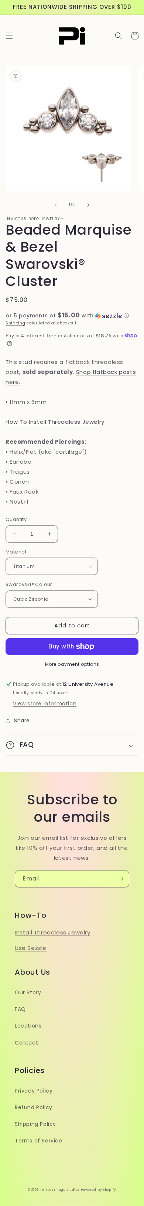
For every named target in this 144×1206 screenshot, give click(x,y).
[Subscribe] (121, 879)
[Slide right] (88, 205)
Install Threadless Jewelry (52, 932)
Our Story (28, 992)
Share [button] (22, 720)
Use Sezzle (31, 948)
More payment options (72, 664)
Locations (28, 1025)
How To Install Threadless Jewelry (55, 422)
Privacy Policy (33, 1090)
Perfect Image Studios (60, 1190)
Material (16, 551)
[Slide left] (56, 205)
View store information (44, 703)
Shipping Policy (35, 1124)
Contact (26, 1042)
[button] (9, 36)
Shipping (15, 323)
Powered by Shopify (98, 1190)
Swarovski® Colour (29, 584)
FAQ (20, 1009)
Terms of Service (38, 1140)
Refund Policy (33, 1107)
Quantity (16, 519)
